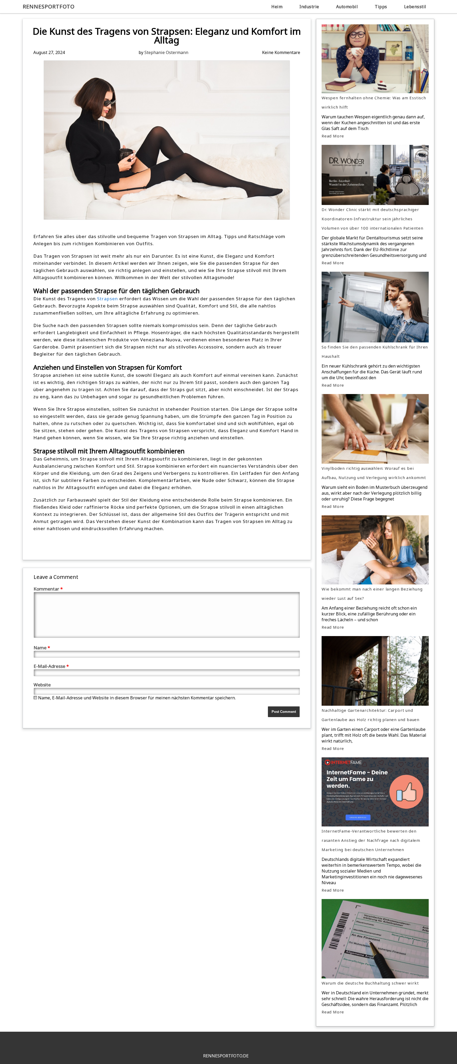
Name (42, 648)
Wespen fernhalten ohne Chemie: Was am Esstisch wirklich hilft (374, 102)
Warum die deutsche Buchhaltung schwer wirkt (370, 983)
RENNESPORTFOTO (49, 6)
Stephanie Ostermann (166, 52)
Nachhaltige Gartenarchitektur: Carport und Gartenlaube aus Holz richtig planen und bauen (370, 715)
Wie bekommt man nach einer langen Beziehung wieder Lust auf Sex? (372, 593)
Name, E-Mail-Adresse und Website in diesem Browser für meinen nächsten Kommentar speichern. (137, 698)
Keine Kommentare (281, 52)
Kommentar (48, 589)
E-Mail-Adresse (51, 666)
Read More (333, 135)
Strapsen (107, 299)
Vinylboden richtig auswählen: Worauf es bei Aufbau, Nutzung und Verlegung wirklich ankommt (374, 473)
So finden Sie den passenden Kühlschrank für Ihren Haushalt (375, 351)
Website (42, 685)
